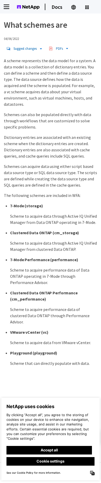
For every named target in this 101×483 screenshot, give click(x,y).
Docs (57, 7)
